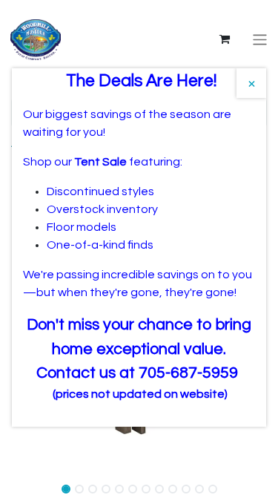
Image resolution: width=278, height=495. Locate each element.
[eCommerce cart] (225, 39)
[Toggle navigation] (260, 39)
